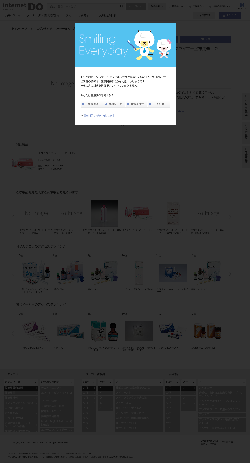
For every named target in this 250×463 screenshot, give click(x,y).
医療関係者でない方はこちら (99, 116)
